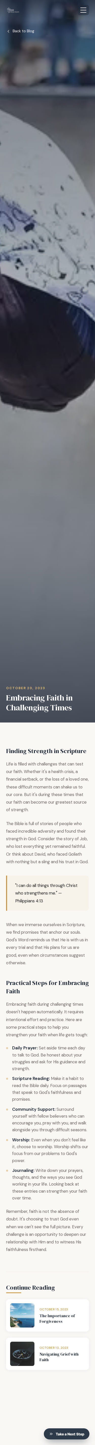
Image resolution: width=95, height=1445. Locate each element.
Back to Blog (23, 31)
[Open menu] (83, 10)
